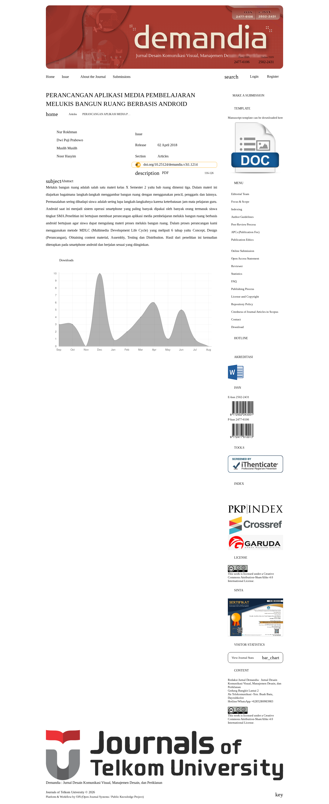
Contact (236, 319)
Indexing (236, 209)
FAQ (234, 281)
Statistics (236, 273)
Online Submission (242, 251)
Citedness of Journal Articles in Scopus (254, 311)
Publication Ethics (242, 239)
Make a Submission (248, 95)
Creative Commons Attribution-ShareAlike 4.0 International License (251, 577)
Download (237, 327)
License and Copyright (245, 296)
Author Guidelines (242, 217)
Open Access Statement (245, 258)
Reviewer (237, 266)
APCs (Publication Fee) (245, 232)
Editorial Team (240, 194)
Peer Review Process (243, 224)
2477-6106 (242, 62)
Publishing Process (242, 289)
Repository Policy (242, 304)
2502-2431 (266, 62)
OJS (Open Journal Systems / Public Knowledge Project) (110, 796)
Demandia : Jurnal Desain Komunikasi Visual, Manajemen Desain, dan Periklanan (104, 783)
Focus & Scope (240, 201)
